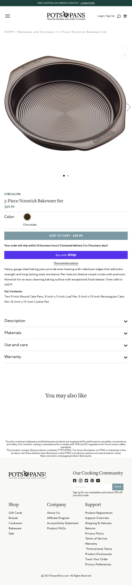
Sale (11, 534)
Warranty (12, 357)
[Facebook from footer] (74, 480)
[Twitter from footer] (86, 480)
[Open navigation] (7, 16)
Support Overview (97, 518)
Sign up (117, 487)
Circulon (12, 194)
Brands (13, 518)
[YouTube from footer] (98, 480)
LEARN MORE (87, 3)
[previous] (3, 107)
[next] (128, 107)
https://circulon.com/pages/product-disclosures (65, 456)
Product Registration (99, 513)
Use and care (16, 345)
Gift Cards (15, 513)
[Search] (119, 16)
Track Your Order (96, 560)
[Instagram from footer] (80, 480)
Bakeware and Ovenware (36, 32)
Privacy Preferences (98, 565)
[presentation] (66, 3)
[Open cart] (125, 16)
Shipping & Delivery (98, 524)
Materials (12, 333)
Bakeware (15, 529)
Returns (90, 529)
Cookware (15, 524)
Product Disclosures (98, 554)
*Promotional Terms (98, 549)
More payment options (66, 263)
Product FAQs (56, 529)
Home (9, 32)
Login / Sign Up (106, 16)
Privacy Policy (94, 534)
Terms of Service (96, 539)
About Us (53, 513)
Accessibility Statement (63, 524)
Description (14, 321)
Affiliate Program (58, 518)
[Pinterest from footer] (92, 480)
